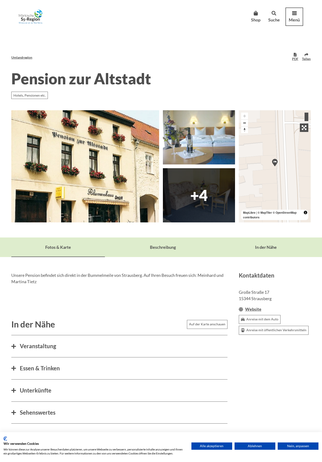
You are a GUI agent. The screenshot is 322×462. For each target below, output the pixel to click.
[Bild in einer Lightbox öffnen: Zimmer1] (199, 137)
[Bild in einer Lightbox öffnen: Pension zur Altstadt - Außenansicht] (85, 166)
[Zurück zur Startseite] (31, 17)
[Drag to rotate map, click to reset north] (244, 129)
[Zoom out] (244, 122)
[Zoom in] (244, 116)
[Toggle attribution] (305, 212)
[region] (275, 166)
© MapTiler (265, 212)
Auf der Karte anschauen (207, 324)
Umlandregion (21, 57)
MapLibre (249, 212)
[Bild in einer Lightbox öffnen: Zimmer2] (199, 195)
